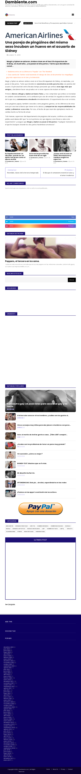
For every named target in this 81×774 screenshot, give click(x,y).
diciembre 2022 (9, 661)
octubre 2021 (8, 685)
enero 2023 (7, 659)
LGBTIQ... (62, 528)
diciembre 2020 (9, 702)
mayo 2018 (7, 753)
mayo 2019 (7, 734)
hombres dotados (52, 528)
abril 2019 (7, 736)
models (8, 528)
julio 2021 (7, 690)
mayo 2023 (7, 652)
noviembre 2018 (9, 745)
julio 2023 (7, 649)
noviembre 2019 (9, 724)
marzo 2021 (7, 697)
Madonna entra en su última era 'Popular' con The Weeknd (30, 71)
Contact (70, 769)
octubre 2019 (8, 726)
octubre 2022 (8, 664)
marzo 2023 (7, 656)
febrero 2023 (8, 657)
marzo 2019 (7, 738)
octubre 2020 (8, 705)
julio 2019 (7, 731)
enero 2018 (7, 757)
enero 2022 (7, 680)
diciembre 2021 (9, 681)
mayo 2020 (7, 714)
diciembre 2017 (9, 758)
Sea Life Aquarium (45, 81)
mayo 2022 (7, 673)
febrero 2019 (8, 739)
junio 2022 (7, 671)
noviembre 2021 (9, 683)
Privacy (63, 769)
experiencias (64, 23)
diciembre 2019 (9, 722)
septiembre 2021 (9, 686)
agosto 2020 (7, 709)
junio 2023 (7, 650)
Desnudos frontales (21, 526)
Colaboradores (10, 531)
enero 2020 (7, 721)
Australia (66, 81)
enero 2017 (7, 760)
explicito (69, 528)
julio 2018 (7, 750)
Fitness (20, 531)
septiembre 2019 (9, 727)
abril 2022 (7, 674)
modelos (67, 526)
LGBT (43, 528)
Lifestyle (32, 526)
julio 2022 (7, 669)
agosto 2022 (7, 668)
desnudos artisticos (19, 528)
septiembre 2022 (9, 666)
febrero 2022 (8, 678)
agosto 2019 (7, 729)
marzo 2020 (7, 717)
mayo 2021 (7, 693)
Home (48, 769)
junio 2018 (7, 752)
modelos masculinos (33, 528)
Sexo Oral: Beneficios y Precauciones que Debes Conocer (36, 23)
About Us (55, 769)
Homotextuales (29, 531)
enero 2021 (7, 700)
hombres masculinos (57, 526)
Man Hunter (9, 526)
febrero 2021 (8, 698)
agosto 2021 (7, 688)
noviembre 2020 (9, 704)
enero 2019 (7, 741)
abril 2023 (7, 654)
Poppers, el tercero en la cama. (22, 261)
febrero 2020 (8, 719)
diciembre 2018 (9, 743)
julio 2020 (7, 710)
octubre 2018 (8, 746)
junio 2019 (7, 733)
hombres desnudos (42, 526)
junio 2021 (7, 692)
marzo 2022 (7, 676)
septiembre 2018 (9, 748)
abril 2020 (7, 715)
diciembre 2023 (9, 647)
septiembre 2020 (9, 707)
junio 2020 (7, 712)
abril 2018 (7, 755)
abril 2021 (7, 695)
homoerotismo (40, 531)
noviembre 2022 (9, 662)
